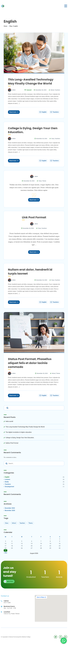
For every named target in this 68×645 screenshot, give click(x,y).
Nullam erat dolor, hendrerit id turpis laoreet (30, 272)
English (44, 112)
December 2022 (10, 508)
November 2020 (10, 510)
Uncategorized (9, 486)
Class (52, 138)
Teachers (57, 90)
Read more (12, 112)
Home (5, 26)
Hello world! (9, 421)
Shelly (7, 482)
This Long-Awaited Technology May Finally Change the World (30, 81)
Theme (44, 181)
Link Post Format (34, 217)
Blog (10, 26)
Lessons (7, 479)
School (52, 90)
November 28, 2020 (41, 90)
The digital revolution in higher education (19, 432)
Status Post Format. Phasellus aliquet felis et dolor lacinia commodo (29, 363)
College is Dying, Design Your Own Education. (32, 130)
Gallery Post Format (12, 443)
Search (7, 407)
